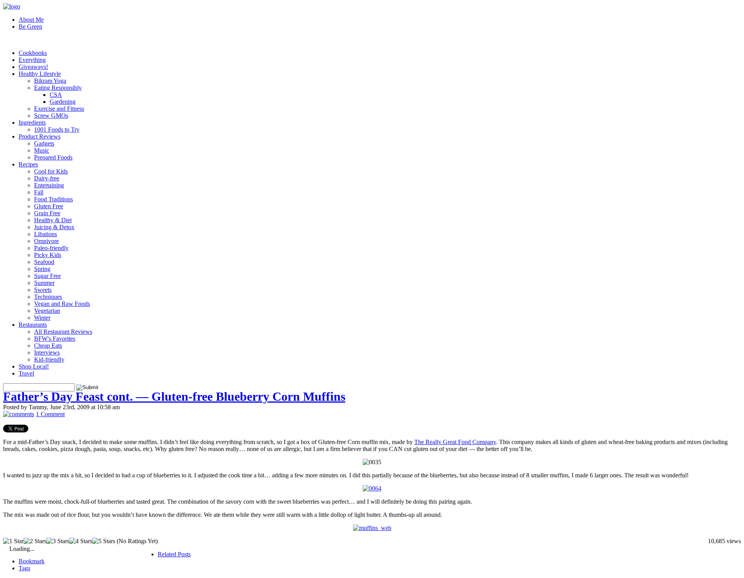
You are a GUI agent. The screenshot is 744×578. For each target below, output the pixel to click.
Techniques (48, 296)
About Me (31, 19)
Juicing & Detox (54, 227)
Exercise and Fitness (59, 108)
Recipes (28, 164)
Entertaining (49, 185)
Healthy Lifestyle (40, 73)
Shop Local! (34, 366)
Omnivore (46, 241)
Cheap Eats (48, 345)
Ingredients (32, 122)
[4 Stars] (80, 541)
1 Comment (50, 414)
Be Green (30, 26)
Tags (24, 568)
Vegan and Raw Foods (62, 303)
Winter (42, 317)
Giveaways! (33, 66)
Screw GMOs (51, 115)
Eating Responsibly (58, 87)
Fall (38, 192)
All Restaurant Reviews (63, 331)
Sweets (43, 289)
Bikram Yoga (50, 80)
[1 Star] (13, 541)
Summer (44, 283)
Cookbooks (33, 53)
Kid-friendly (49, 359)
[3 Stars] (57, 541)
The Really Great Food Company (455, 442)
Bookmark (32, 561)
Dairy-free (46, 178)
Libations (45, 234)
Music (41, 150)
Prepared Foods (53, 157)
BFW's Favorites (54, 338)
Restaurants (33, 324)
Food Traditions (53, 199)
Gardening (63, 101)
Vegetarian (47, 310)
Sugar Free (47, 276)
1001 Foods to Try (56, 129)
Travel (26, 373)
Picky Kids (47, 255)
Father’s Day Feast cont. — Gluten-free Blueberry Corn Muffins (174, 396)
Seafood (44, 262)
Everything (32, 60)
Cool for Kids (51, 171)
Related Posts (174, 554)
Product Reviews (39, 136)
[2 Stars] (35, 541)
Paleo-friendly (51, 248)
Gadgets (44, 143)
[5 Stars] (103, 541)
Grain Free (47, 213)
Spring (42, 269)
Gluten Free (48, 206)
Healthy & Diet (53, 220)
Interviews (47, 352)
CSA (56, 94)
